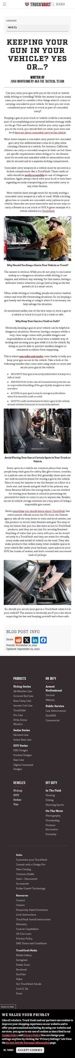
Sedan (17, 800)
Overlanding (52, 820)
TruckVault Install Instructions (33, 919)
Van (15, 804)
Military (50, 700)
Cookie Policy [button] (10, 1035)
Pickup (17, 790)
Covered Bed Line (23, 696)
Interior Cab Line (22, 705)
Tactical (50, 695)
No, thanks (9, 1050)
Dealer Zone (23, 964)
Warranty (21, 924)
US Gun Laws (23, 933)
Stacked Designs (22, 755)
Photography (53, 815)
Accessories (22, 883)
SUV (16, 795)
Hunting (50, 795)
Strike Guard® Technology (30, 888)
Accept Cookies (30, 1050)
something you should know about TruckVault (38, 511)
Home (38, 4)
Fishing (50, 800)
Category (11, 21)
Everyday (51, 834)
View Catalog (23, 869)
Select (11, 27)
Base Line (18, 760)
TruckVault (48, 211)
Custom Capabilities (27, 929)
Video (19, 979)
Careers (20, 905)
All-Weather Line (22, 691)
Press (19, 993)
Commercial (52, 720)
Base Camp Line (22, 700)
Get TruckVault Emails (28, 984)
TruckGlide (19, 710)
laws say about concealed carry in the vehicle (40, 132)
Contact (20, 900)
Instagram (22, 960)
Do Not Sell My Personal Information (28, 1042)
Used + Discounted (26, 879)
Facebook (21, 969)
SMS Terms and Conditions (31, 943)
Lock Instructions (26, 914)
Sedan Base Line (22, 739)
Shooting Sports (55, 805)
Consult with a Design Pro (30, 864)
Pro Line (18, 715)
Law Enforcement (56, 710)
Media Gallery (24, 955)
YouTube (21, 974)
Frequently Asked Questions (32, 910)
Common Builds (25, 874)
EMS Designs (20, 750)
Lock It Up (22, 988)
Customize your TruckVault (31, 859)
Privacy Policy (31, 1035)
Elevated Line (21, 735)
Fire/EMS (51, 715)
